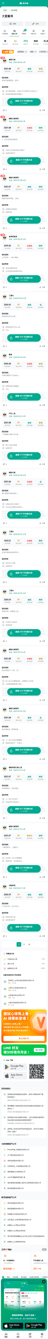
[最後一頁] (29, 944)
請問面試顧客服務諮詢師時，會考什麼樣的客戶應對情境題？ (25, 1095)
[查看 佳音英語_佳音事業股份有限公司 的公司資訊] (24, 1219)
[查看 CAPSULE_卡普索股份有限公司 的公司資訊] (24, 1166)
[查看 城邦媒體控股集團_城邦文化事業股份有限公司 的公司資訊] (24, 1183)
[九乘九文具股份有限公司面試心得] (24, 989)
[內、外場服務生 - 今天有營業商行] (15, 1262)
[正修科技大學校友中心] (24, 959)
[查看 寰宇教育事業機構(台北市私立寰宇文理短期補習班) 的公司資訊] (24, 1236)
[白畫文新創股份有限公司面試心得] (24, 1003)
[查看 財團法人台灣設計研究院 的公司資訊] (24, 1225)
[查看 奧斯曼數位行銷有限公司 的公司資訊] (24, 1171)
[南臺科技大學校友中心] (24, 968)
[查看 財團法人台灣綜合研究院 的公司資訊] (24, 1230)
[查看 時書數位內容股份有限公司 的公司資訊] (24, 1214)
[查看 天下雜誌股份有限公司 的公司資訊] (24, 1155)
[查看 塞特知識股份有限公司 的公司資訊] (24, 1160)
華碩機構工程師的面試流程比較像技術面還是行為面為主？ (25, 1107)
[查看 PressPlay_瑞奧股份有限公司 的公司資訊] (24, 1149)
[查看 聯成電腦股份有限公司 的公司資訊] (24, 1208)
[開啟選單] (3, 3)
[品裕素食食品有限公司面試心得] (24, 996)
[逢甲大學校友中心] (24, 963)
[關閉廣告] (44, 1281)
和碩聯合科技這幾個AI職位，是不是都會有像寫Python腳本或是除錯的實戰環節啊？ (25, 1118)
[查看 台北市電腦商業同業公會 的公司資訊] (24, 1177)
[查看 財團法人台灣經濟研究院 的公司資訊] (24, 1242)
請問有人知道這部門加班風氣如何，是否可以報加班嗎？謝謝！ (25, 1130)
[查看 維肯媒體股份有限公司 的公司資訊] (24, 1188)
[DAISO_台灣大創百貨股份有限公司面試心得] (24, 981)
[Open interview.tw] (3, 1277)
